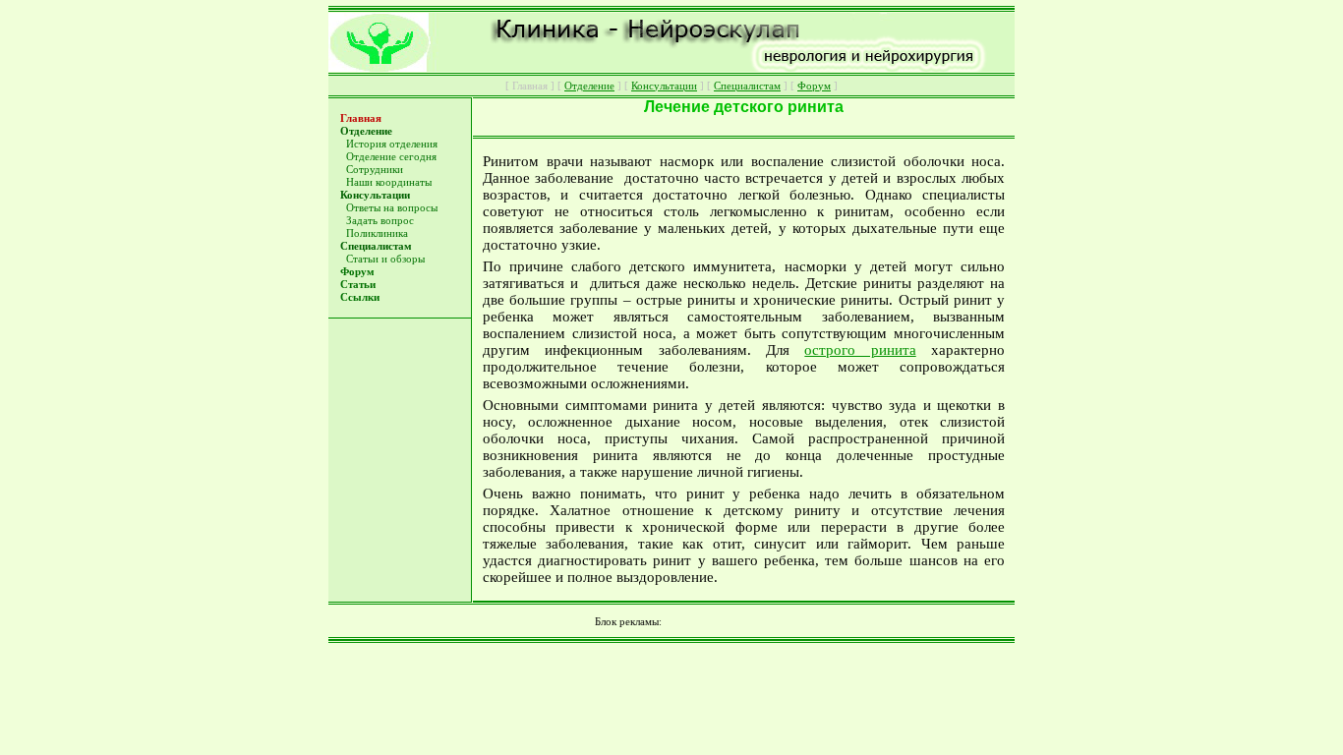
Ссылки (360, 297)
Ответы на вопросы (392, 208)
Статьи (358, 284)
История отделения (392, 144)
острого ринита (859, 350)
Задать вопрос (380, 220)
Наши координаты (389, 182)
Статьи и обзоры (385, 259)
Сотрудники (374, 169)
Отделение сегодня (391, 156)
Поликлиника (377, 233)
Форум (357, 271)
